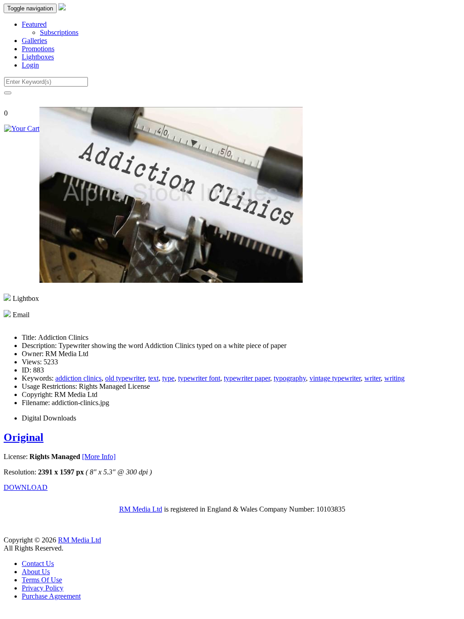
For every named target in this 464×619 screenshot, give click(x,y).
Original (24, 437)
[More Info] (99, 456)
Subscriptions (59, 32)
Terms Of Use (42, 580)
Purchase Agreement (51, 596)
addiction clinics (78, 378)
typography (290, 378)
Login (30, 65)
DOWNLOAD (26, 487)
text (153, 378)
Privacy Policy (42, 588)
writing (394, 378)
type (168, 378)
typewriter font (199, 378)
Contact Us (38, 563)
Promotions (38, 49)
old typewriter (125, 378)
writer (372, 378)
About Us (36, 571)
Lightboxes (38, 57)
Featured (34, 24)
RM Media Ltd (140, 509)
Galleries (34, 40)
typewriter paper (247, 378)
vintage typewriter (335, 378)
